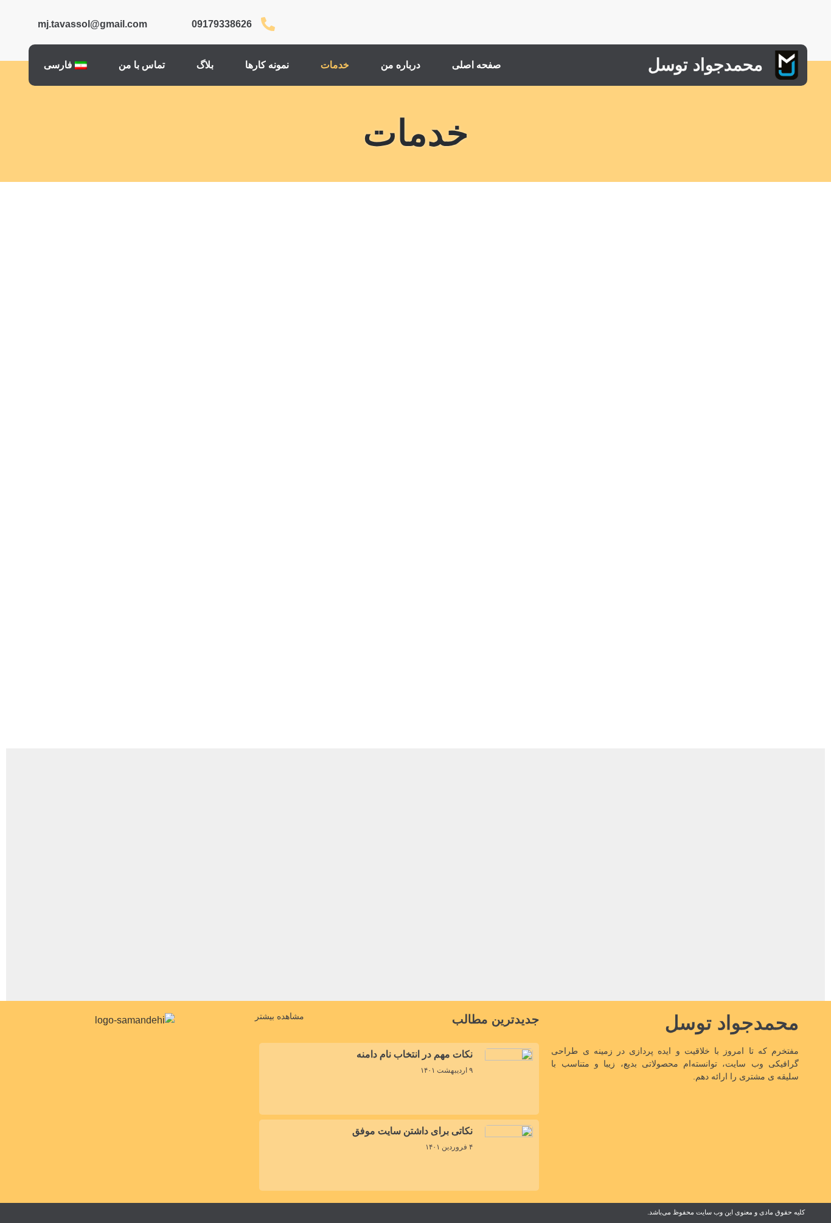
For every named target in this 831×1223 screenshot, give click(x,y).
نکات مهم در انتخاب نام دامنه (414, 1054)
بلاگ (205, 65)
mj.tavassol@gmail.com (92, 24)
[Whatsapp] (668, 24)
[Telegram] (697, 24)
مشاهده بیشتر (279, 1016)
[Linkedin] (756, 24)
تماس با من (142, 65)
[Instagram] (786, 24)
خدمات (335, 65)
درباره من (400, 65)
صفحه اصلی (476, 65)
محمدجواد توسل (705, 64)
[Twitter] (727, 24)
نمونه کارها (267, 65)
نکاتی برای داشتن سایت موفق (412, 1131)
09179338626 (222, 24)
